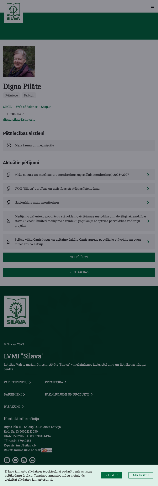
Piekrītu (112, 475)
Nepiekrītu (141, 475)
